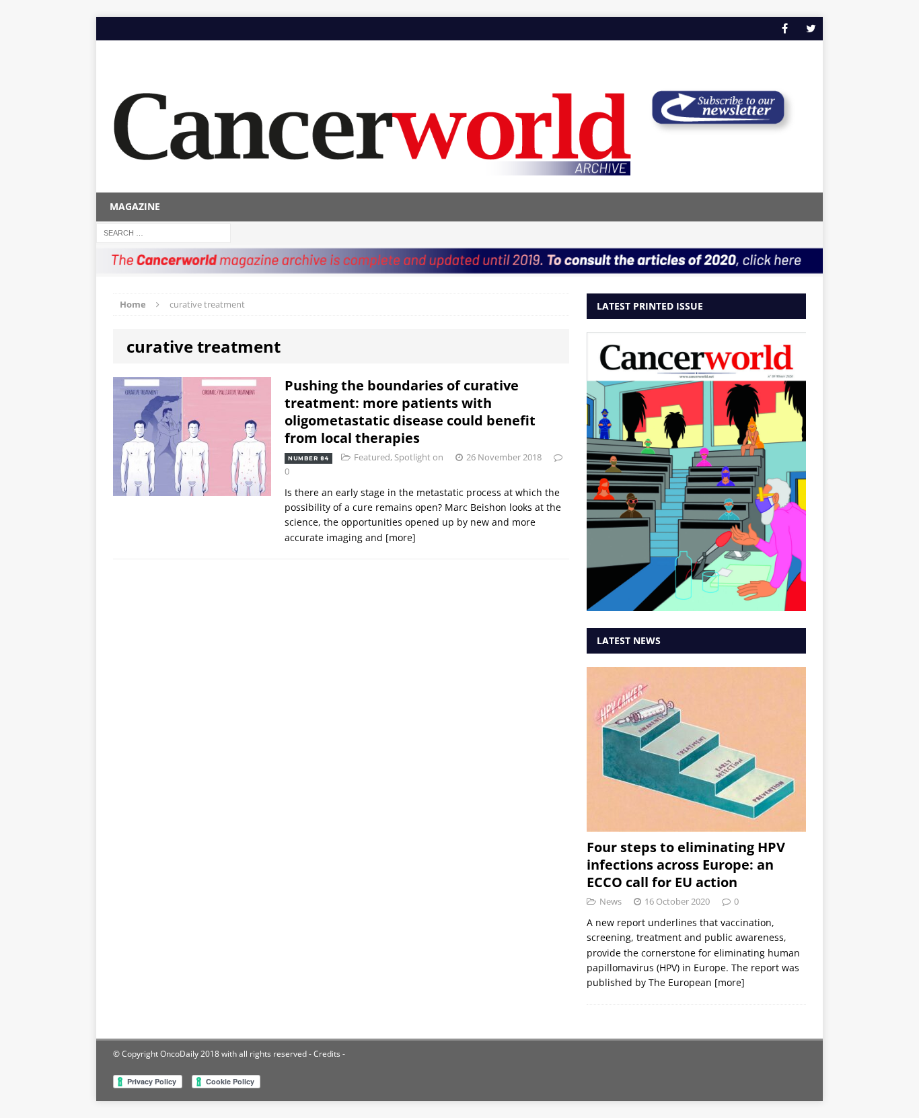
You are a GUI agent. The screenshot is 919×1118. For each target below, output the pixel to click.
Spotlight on (418, 457)
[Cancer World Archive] (372, 127)
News (610, 901)
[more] (400, 537)
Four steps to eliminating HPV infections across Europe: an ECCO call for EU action (686, 864)
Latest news (629, 640)
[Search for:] (163, 231)
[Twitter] (811, 28)
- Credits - (326, 1053)
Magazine (135, 206)
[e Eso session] (717, 129)
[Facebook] (785, 28)
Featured (372, 457)
